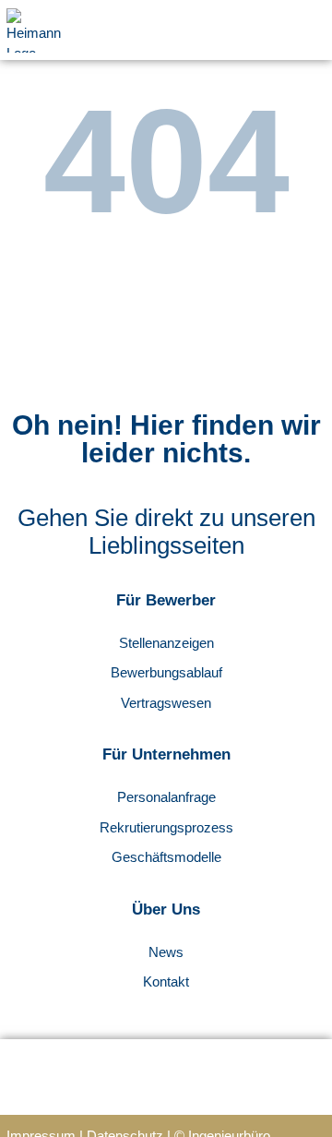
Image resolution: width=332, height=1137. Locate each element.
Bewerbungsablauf (166, 672)
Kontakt (166, 981)
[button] (314, 30)
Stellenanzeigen (166, 643)
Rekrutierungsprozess (166, 827)
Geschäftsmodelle (166, 857)
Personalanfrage (166, 797)
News (166, 952)
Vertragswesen (166, 703)
